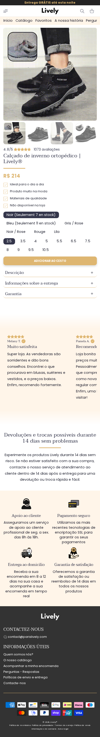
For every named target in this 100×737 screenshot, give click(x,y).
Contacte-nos (14, 683)
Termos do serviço (64, 725)
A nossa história (69, 20)
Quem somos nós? (18, 654)
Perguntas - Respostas (21, 672)
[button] (5, 11)
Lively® (53, 722)
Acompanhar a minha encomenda (30, 666)
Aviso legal (63, 729)
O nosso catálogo (17, 660)
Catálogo (24, 20)
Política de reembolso (20, 725)
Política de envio (83, 725)
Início (8, 20)
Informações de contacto (44, 729)
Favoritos (43, 20)
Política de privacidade (43, 725)
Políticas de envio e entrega (25, 677)
